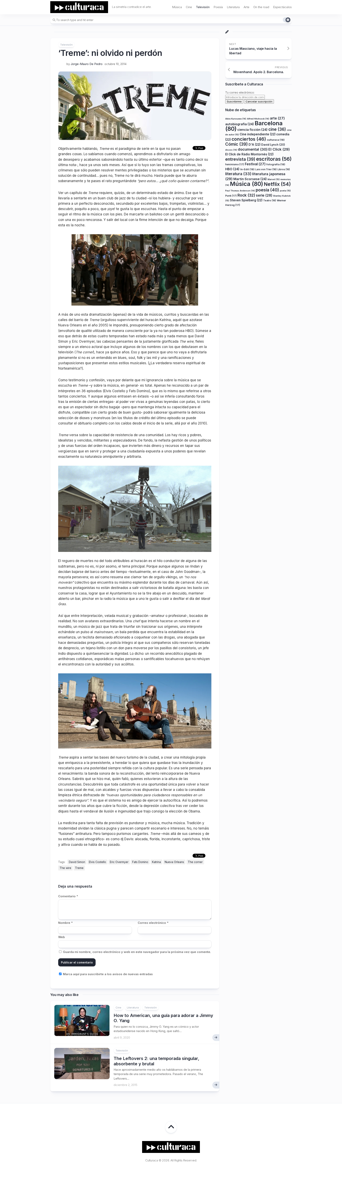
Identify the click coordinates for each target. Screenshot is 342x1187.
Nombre (65, 923)
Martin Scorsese (250, 179)
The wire (65, 868)
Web (61, 937)
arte (277, 118)
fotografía (275, 164)
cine (277, 129)
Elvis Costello (97, 862)
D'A (254, 145)
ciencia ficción (252, 130)
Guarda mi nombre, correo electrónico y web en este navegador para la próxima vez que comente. (137, 952)
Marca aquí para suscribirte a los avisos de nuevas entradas (107, 974)
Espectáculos (282, 7)
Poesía (218, 7)
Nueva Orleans (174, 862)
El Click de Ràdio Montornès (249, 154)
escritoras (274, 159)
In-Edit (247, 169)
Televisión (203, 7)
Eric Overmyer (119, 862)
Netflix (277, 184)
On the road (261, 7)
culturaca (276, 139)
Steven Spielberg (246, 200)
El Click (279, 149)
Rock (246, 195)
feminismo (234, 164)
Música (177, 7)
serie (264, 195)
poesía (267, 189)
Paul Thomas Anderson (240, 190)
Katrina (156, 862)
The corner (195, 862)
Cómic (236, 144)
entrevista (240, 159)
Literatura (233, 7)
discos (231, 150)
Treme (79, 868)
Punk (231, 195)
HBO (232, 169)
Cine (189, 7)
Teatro (269, 200)
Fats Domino (140, 862)
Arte (246, 7)
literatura (238, 174)
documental (253, 149)
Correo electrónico (153, 923)
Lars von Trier (266, 169)
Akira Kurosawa (235, 119)
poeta (285, 190)
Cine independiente (258, 134)
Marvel (274, 179)
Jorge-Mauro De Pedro (87, 64)
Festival (255, 164)
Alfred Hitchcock (258, 119)
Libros (283, 169)
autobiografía (239, 124)
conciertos (249, 139)
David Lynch (273, 144)
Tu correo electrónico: (240, 92)
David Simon (77, 862)
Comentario (68, 896)
